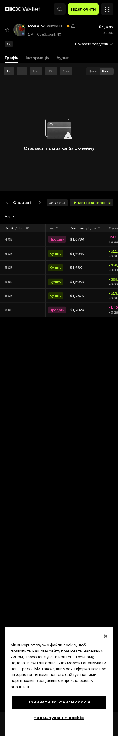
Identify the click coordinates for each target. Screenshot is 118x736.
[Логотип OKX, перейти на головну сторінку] (23, 9)
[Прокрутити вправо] (38, 202)
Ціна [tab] (93, 71)
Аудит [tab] (63, 57)
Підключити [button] (83, 9)
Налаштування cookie (59, 717)
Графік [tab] (11, 57)
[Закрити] (105, 636)
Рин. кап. (77, 228)
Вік (7, 228)
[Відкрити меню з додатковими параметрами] (107, 7)
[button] (60, 9)
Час (21, 228)
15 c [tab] (36, 71)
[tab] (22, 202)
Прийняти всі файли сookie (58, 702)
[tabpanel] (59, 460)
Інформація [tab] (37, 57)
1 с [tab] (8, 71)
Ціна (92, 228)
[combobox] (10, 216)
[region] (59, 681)
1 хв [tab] (66, 71)
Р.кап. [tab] (106, 71)
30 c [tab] (51, 71)
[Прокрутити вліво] (8, 202)
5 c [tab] (22, 71)
